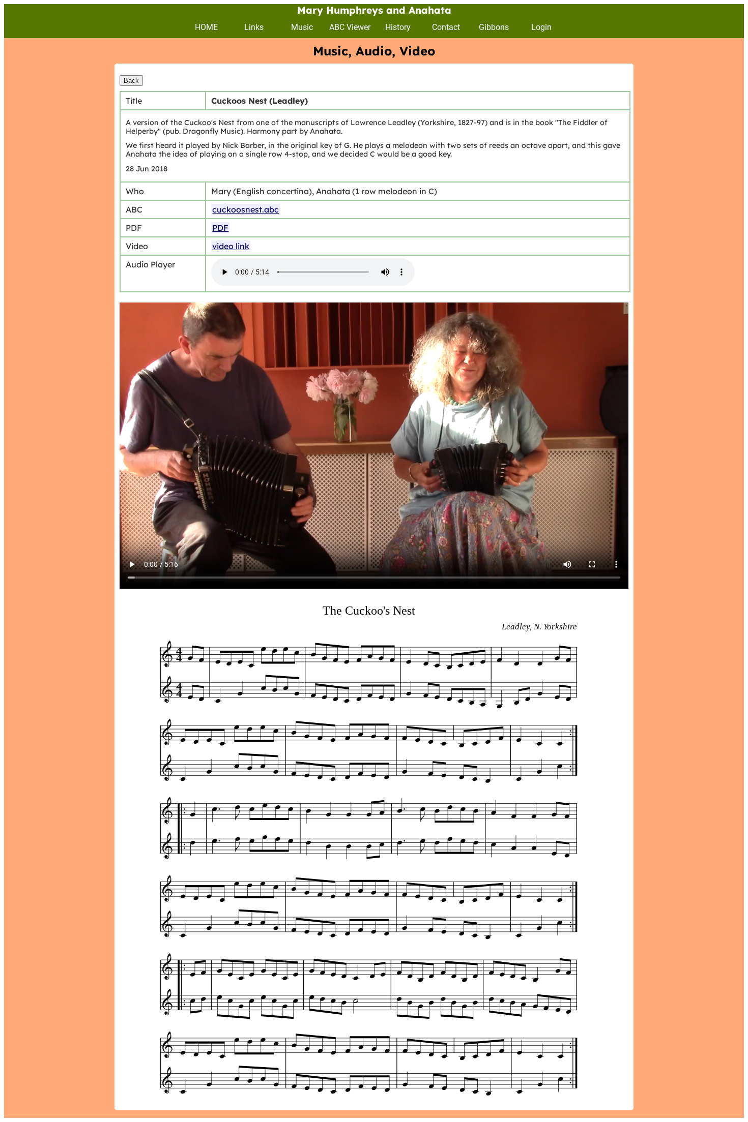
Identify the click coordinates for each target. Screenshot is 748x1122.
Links (254, 27)
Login (541, 27)
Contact (446, 27)
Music (302, 27)
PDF (220, 228)
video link (230, 246)
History (398, 27)
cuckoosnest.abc (245, 209)
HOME (206, 27)
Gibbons (494, 27)
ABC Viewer (349, 27)
